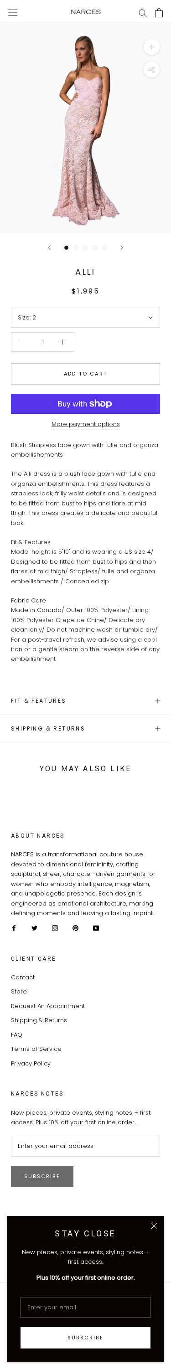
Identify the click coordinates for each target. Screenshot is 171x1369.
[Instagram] (55, 927)
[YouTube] (96, 927)
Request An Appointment (48, 1006)
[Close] (153, 1226)
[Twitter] (34, 927)
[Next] (121, 248)
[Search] (143, 12)
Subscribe (85, 1337)
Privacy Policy (31, 1063)
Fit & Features (39, 701)
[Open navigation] (12, 12)
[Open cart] (159, 12)
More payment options (86, 424)
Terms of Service (36, 1049)
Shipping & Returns (48, 728)
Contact (23, 977)
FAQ (16, 1034)
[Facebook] (14, 927)
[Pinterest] (75, 927)
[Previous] (49, 248)
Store (19, 991)
